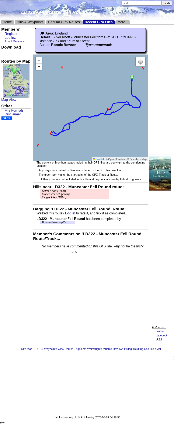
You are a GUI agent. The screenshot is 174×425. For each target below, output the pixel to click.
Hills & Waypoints (30, 22)
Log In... (86, 252)
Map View (8, 100)
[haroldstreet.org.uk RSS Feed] (34, 348)
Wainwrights (94, 348)
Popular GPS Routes (64, 22)
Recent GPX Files (99, 22)
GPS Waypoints (47, 348)
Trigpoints (80, 348)
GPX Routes (65, 348)
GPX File (9, 53)
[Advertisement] (96, 384)
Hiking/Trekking (133, 348)
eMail (158, 348)
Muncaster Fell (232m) (56, 194)
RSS (159, 339)
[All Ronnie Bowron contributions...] (78, 45)
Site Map (26, 348)
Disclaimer (13, 114)
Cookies (149, 348)
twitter (160, 331)
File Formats (14, 110)
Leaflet (99, 159)
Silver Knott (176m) (54, 190)
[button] (50, 133)
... (7, 423)
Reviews (118, 348)
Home (7, 22)
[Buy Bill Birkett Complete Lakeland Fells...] (160, 189)
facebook (162, 335)
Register (11, 34)
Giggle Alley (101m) (54, 197)
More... (123, 22)
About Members (14, 41)
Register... (52, 252)
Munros (107, 348)
